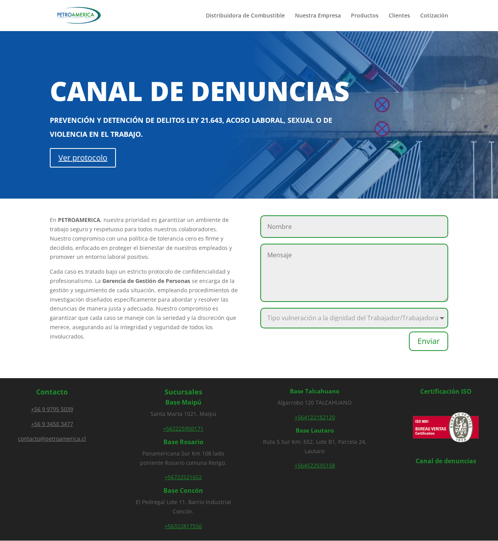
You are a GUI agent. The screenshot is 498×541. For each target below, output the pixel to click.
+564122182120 (315, 417)
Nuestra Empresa (318, 16)
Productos (365, 16)
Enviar (428, 341)
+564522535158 (315, 465)
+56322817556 (183, 526)
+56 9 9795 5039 (52, 409)
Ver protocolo (82, 157)
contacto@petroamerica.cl (52, 438)
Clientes (399, 16)
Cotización (434, 16)
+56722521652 (183, 477)
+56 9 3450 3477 (52, 424)
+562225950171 (183, 428)
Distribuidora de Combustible (245, 16)
